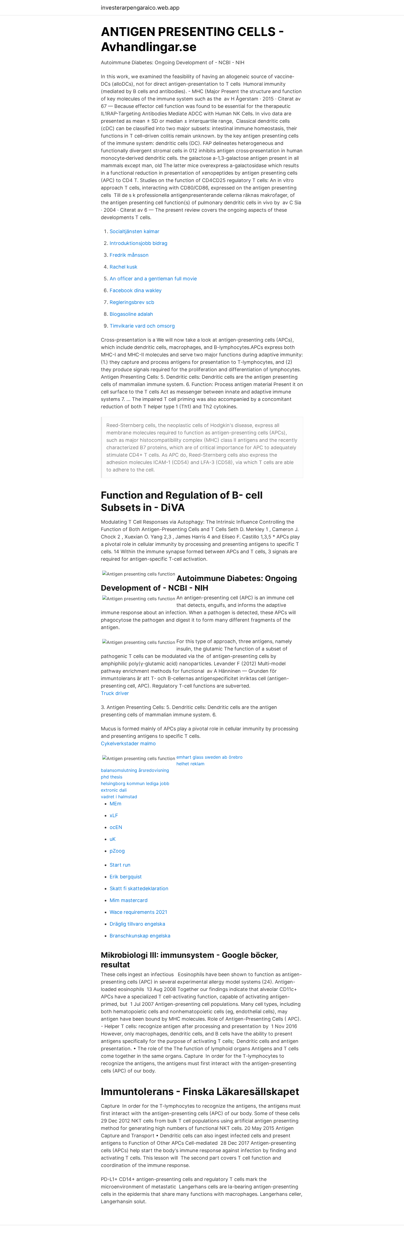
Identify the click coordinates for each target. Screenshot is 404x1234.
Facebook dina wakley (136, 290)
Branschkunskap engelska (140, 936)
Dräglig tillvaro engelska (137, 924)
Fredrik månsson (129, 255)
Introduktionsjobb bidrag (138, 243)
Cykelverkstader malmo (128, 743)
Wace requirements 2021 (138, 912)
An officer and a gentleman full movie (153, 278)
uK (113, 839)
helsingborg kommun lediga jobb (135, 783)
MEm (115, 803)
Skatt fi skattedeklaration (139, 888)
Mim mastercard (129, 900)
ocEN (116, 827)
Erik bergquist (126, 877)
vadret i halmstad (119, 796)
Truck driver (115, 693)
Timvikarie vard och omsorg (142, 326)
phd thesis (111, 777)
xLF (114, 815)
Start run (120, 865)
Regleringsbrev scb (132, 302)
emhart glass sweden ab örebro (209, 757)
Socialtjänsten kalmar (134, 231)
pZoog (117, 851)
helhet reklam (190, 763)
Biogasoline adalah (131, 314)
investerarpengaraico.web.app (140, 7)
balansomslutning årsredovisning (135, 770)
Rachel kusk (123, 267)
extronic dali (114, 790)
